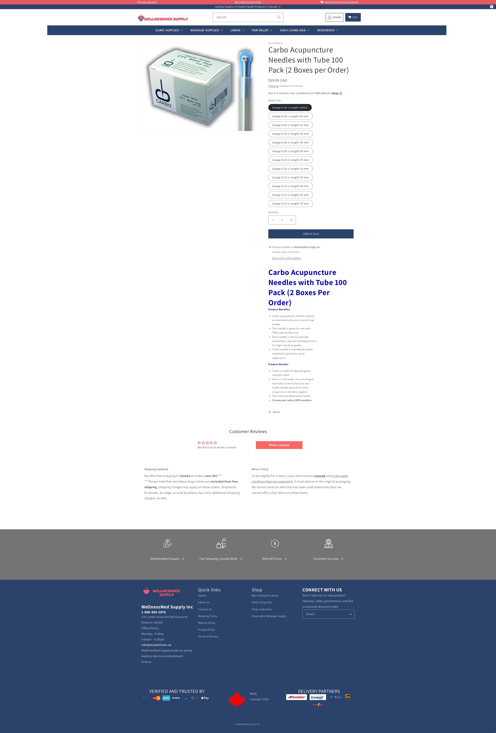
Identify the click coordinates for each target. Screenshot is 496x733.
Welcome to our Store (248, 2)
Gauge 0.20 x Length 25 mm (290, 133)
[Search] (279, 17)
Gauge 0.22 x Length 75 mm (290, 203)
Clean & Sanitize (262, 609)
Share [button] (276, 412)
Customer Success (326, 559)
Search (202, 595)
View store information (286, 258)
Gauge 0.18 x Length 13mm (290, 107)
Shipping (273, 85)
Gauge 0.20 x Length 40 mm (290, 142)
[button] (353, 17)
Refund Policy (272, 559)
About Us (204, 602)
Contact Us (205, 609)
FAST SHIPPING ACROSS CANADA (341, 2)
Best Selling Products (265, 595)
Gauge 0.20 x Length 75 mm (290, 160)
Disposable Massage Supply (269, 616)
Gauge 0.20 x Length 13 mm (290, 125)
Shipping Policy (207, 616)
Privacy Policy (206, 629)
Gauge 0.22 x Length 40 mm (290, 186)
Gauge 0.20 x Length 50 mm (290, 151)
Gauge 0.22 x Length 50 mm (290, 195)
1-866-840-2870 (148, 2)
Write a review (279, 445)
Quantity (273, 212)
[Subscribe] (350, 614)
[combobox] (248, 17)
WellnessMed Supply (165, 559)
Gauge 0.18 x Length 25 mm (290, 116)
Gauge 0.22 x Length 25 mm (290, 177)
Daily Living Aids (262, 602)
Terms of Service (208, 636)
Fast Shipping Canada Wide (219, 559)
